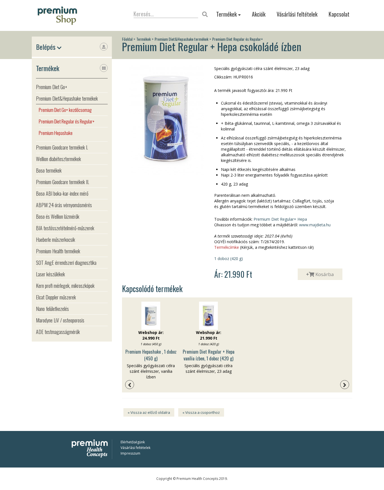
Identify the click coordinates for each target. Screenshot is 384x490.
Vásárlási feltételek (297, 14)
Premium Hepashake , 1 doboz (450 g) (151, 355)
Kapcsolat (339, 14)
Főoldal (127, 39)
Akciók (258, 14)
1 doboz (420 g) (228, 258)
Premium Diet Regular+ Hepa (280, 219)
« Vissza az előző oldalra (149, 412)
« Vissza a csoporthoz (201, 412)
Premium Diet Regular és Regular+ (237, 39)
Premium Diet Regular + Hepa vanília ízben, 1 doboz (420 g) (208, 355)
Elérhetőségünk (133, 442)
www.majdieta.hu (314, 224)
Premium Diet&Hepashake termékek (181, 39)
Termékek (227, 14)
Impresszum (130, 453)
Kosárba (320, 274)
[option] (151, 340)
